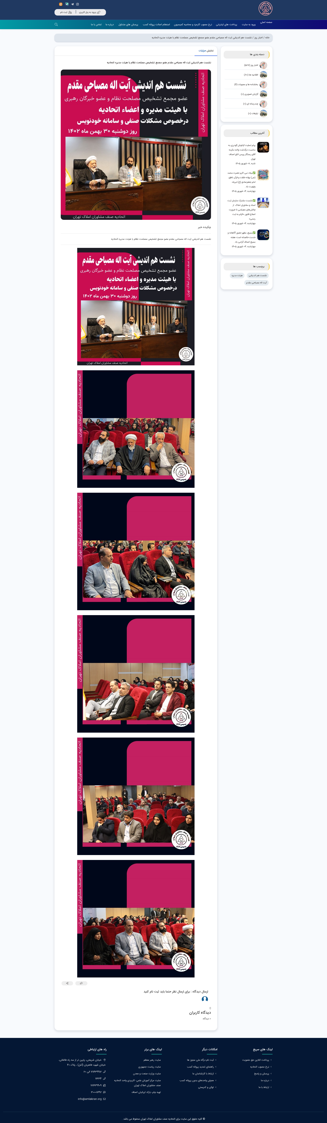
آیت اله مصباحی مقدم (256, 283)
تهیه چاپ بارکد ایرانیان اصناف (146, 1092)
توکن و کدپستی (206, 1087)
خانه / (266, 38)
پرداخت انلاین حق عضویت (255, 1060)
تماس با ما (96, 25)
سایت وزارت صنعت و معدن (147, 1074)
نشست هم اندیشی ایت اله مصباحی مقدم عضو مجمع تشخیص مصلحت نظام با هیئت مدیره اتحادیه (202, 38)
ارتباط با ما (264, 1087)
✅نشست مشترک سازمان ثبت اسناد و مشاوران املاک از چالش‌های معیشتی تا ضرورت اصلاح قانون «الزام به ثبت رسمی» (241, 210)
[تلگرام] (73, 4)
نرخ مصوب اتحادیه (259, 1067)
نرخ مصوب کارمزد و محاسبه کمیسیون (193, 25)
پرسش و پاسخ (261, 1074)
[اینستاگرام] (78, 4)
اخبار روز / (257, 38)
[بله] (67, 4)
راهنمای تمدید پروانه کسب (200, 1067)
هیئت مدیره (237, 275)
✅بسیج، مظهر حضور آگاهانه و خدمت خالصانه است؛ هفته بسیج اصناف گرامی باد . (241, 237)
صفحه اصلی (266, 22)
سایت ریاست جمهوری (149, 1067)
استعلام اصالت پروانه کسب (156, 25)
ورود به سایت (248, 25)
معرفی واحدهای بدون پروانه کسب (197, 1080)
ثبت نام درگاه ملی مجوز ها (200, 1060)
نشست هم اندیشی (258, 275)
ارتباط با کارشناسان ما (203, 1074)
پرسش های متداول (128, 25)
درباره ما (110, 25)
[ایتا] (61, 4)
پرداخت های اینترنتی (226, 25)
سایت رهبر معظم (152, 1060)
